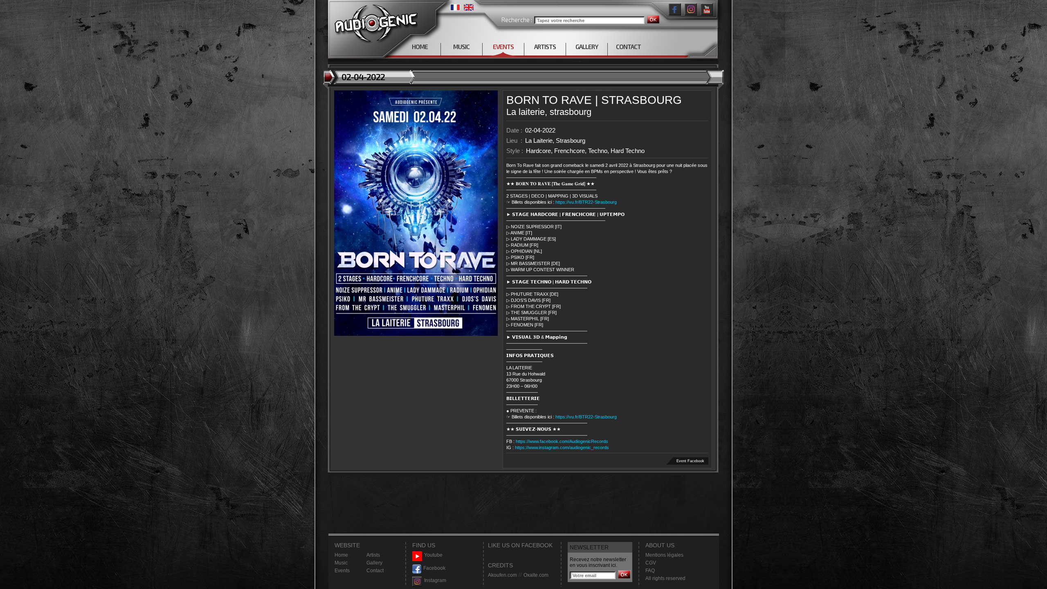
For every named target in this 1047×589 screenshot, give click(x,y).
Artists (373, 555)
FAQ (650, 570)
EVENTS (503, 46)
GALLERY (586, 46)
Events (342, 570)
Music (341, 563)
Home (341, 555)
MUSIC (461, 46)
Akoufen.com (502, 575)
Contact (375, 570)
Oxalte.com (536, 575)
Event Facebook (690, 461)
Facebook (434, 568)
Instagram (435, 580)
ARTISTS (545, 46)
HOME (420, 46)
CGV (650, 563)
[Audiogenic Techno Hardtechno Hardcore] (374, 21)
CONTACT (628, 46)
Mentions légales (664, 555)
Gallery (374, 563)
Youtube (433, 555)
